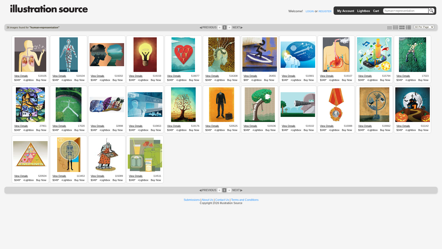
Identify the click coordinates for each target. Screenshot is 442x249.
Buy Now (41, 80)
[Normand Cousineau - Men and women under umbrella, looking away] (107, 111)
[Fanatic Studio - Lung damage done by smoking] (30, 71)
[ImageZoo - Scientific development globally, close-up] (68, 171)
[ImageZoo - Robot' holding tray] (107, 171)
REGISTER (325, 11)
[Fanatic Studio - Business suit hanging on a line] (221, 121)
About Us (207, 200)
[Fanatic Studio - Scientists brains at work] (298, 67)
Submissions (192, 200)
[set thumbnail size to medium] (395, 28)
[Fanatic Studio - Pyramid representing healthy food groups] (30, 167)
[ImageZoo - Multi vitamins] (145, 171)
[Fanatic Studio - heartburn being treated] (336, 71)
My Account (345, 11)
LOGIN (310, 11)
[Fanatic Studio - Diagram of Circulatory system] (68, 71)
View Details (21, 75)
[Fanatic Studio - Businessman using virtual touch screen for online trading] (145, 116)
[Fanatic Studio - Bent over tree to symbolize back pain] (260, 121)
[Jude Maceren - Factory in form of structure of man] (30, 121)
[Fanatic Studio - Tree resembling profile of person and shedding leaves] (183, 121)
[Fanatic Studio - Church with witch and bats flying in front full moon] (412, 121)
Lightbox (363, 11)
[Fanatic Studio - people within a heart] (183, 71)
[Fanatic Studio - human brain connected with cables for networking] (221, 71)
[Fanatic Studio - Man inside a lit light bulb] (145, 71)
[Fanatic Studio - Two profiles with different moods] (107, 65)
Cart (376, 11)
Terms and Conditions (245, 200)
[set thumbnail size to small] (389, 28)
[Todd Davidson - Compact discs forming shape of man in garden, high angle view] (68, 121)
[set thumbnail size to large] (401, 28)
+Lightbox (28, 80)
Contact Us (222, 200)
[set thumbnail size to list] (408, 28)
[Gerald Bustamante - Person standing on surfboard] (259, 71)
